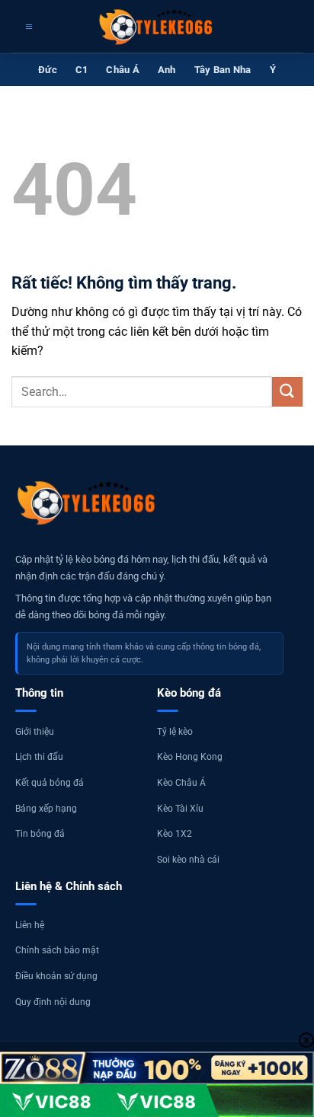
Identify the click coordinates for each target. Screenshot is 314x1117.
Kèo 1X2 (174, 833)
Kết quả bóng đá (49, 782)
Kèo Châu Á (181, 782)
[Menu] (27, 26)
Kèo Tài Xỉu (180, 808)
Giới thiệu (34, 731)
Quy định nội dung (53, 1002)
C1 (81, 69)
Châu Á (122, 69)
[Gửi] (287, 392)
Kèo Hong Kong (190, 757)
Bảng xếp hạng (46, 808)
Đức (47, 69)
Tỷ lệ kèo (175, 731)
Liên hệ (29, 925)
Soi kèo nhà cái (188, 859)
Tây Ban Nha (223, 69)
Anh (167, 69)
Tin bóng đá (40, 833)
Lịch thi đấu (39, 757)
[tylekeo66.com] (157, 26)
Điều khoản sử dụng (56, 976)
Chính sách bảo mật (57, 950)
